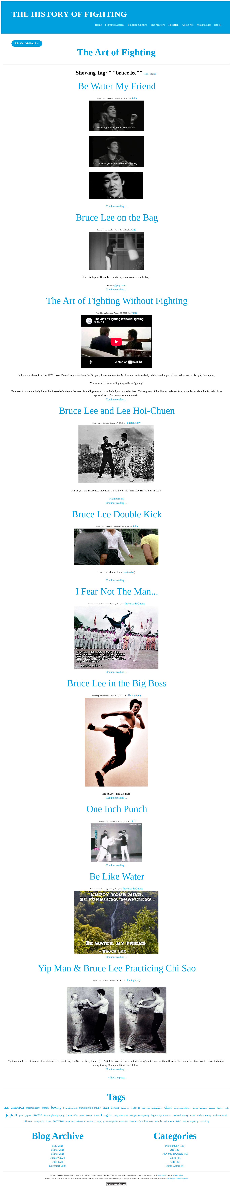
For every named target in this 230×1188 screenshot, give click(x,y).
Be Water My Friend (117, 86)
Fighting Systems (114, 24)
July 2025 (58, 1161)
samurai (58, 1121)
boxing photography (90, 1107)
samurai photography (95, 1121)
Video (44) (175, 1157)
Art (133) (175, 1149)
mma (192, 1115)
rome (48, 1121)
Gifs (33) (175, 1161)
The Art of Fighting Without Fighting (117, 300)
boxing (56, 1107)
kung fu (106, 1115)
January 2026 (58, 1157)
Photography (134, 422)
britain (115, 1107)
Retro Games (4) (175, 1165)
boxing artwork (70, 1108)
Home (98, 24)
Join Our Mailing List (26, 43)
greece (212, 1108)
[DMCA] (116, 1185)
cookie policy (162, 1175)
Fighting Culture (137, 24)
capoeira (135, 1107)
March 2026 (57, 1149)
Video (134, 312)
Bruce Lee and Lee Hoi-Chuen (117, 410)
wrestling (204, 1121)
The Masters (157, 24)
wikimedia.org (116, 498)
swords (158, 1121)
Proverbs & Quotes (135, 603)
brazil (106, 1107)
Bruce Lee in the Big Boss (117, 683)
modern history (204, 1115)
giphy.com (119, 285)
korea (96, 1115)
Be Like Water (116, 876)
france (195, 1108)
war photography (190, 1121)
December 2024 (57, 1165)
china (168, 1107)
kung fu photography (139, 1115)
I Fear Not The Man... (117, 591)
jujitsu (28, 1115)
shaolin (133, 1121)
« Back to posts (116, 1077)
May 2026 (57, 1145)
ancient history (33, 1108)
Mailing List (204, 24)
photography (39, 1121)
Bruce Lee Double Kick (117, 514)
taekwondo (169, 1121)
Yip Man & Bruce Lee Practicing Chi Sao (117, 968)
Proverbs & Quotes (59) (175, 1153)
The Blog (173, 24)
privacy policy (178, 1175)
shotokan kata (145, 1121)
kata (82, 1115)
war (178, 1121)
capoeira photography (152, 1108)
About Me (187, 24)
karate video (72, 1115)
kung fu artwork (120, 1115)
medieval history (180, 1115)
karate (37, 1115)
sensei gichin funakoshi (117, 1121)
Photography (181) (175, 1145)
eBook (217, 24)
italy (227, 1108)
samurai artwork (75, 1121)
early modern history (182, 1108)
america (17, 1107)
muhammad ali (220, 1115)
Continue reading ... (116, 206)
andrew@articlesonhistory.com (178, 1178)
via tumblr (128, 572)
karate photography (54, 1115)
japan (11, 1114)
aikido (6, 1108)
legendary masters (160, 1115)
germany (203, 1108)
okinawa (28, 1121)
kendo (89, 1115)
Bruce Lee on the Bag (117, 217)
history (220, 1108)
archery (45, 1108)
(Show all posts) (150, 74)
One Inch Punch (116, 809)
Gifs (134, 98)
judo (21, 1115)
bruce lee (125, 1108)
